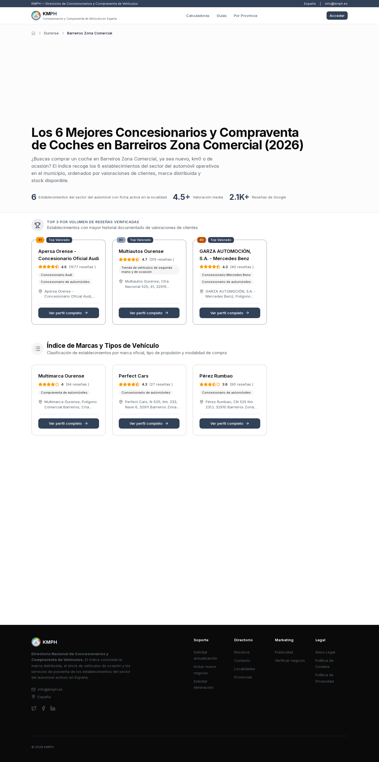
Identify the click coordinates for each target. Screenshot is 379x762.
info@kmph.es (336, 4)
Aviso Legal (325, 652)
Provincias (243, 677)
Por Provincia (245, 15)
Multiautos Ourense (141, 251)
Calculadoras (197, 15)
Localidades (244, 669)
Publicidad (284, 652)
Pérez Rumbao (216, 376)
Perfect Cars (133, 376)
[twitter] (34, 708)
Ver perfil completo (65, 313)
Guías (222, 15)
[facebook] (43, 708)
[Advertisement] (189, 79)
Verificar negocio (290, 660)
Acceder (337, 15)
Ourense (51, 33)
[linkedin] (52, 708)
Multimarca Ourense (61, 376)
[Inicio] (33, 33)
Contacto (242, 660)
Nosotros (242, 652)
